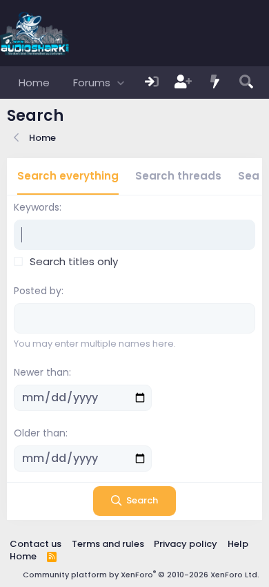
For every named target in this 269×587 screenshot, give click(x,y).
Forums (91, 82)
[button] (120, 82)
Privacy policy (185, 543)
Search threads (178, 176)
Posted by (37, 291)
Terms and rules (108, 543)
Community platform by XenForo (141, 574)
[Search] (246, 82)
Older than (40, 433)
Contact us (35, 543)
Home (34, 82)
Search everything (68, 176)
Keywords (36, 207)
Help (238, 543)
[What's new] (215, 82)
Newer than (41, 372)
